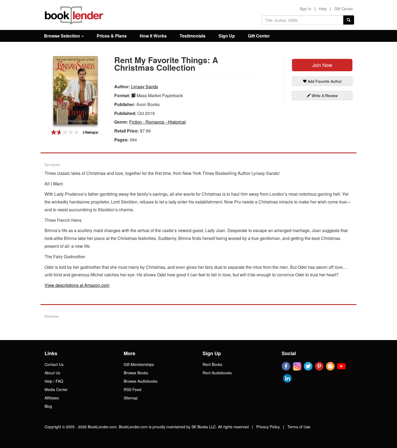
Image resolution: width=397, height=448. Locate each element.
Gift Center (343, 8)
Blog (48, 406)
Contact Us (54, 364)
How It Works (153, 36)
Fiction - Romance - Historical (157, 122)
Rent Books (212, 364)
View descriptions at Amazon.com (77, 285)
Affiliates (52, 398)
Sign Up (226, 36)
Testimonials (193, 36)
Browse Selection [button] (62, 36)
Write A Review (324, 95)
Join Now (322, 64)
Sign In (305, 8)
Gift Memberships (139, 364)
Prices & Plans (112, 36)
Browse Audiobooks (140, 381)
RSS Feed (132, 389)
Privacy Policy (268, 426)
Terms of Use (298, 426)
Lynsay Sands (144, 86)
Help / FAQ (54, 381)
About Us (52, 372)
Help (323, 8)
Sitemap (131, 398)
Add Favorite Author (324, 81)
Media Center (56, 389)
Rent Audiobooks (217, 372)
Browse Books (136, 372)
